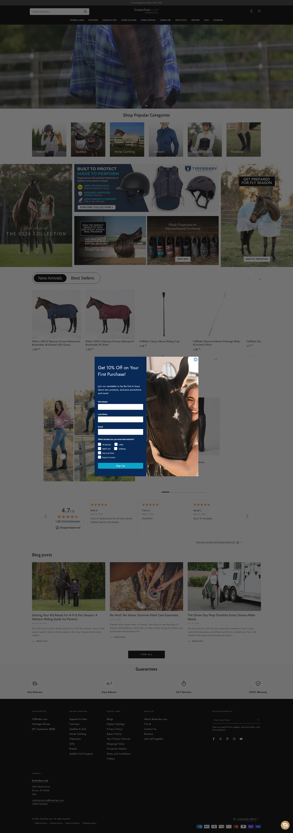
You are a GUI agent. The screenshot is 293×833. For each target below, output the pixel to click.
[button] (285, 825)
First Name (103, 401)
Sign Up (120, 465)
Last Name (102, 414)
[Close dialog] (195, 359)
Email (100, 426)
